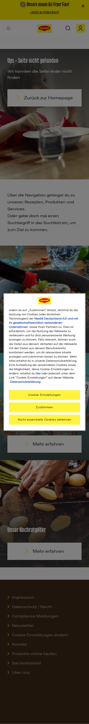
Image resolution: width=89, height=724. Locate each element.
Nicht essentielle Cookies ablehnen (44, 419)
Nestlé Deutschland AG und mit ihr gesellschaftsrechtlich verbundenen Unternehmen (43, 323)
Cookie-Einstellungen (44, 395)
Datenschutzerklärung (25, 381)
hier (38, 373)
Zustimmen (44, 407)
